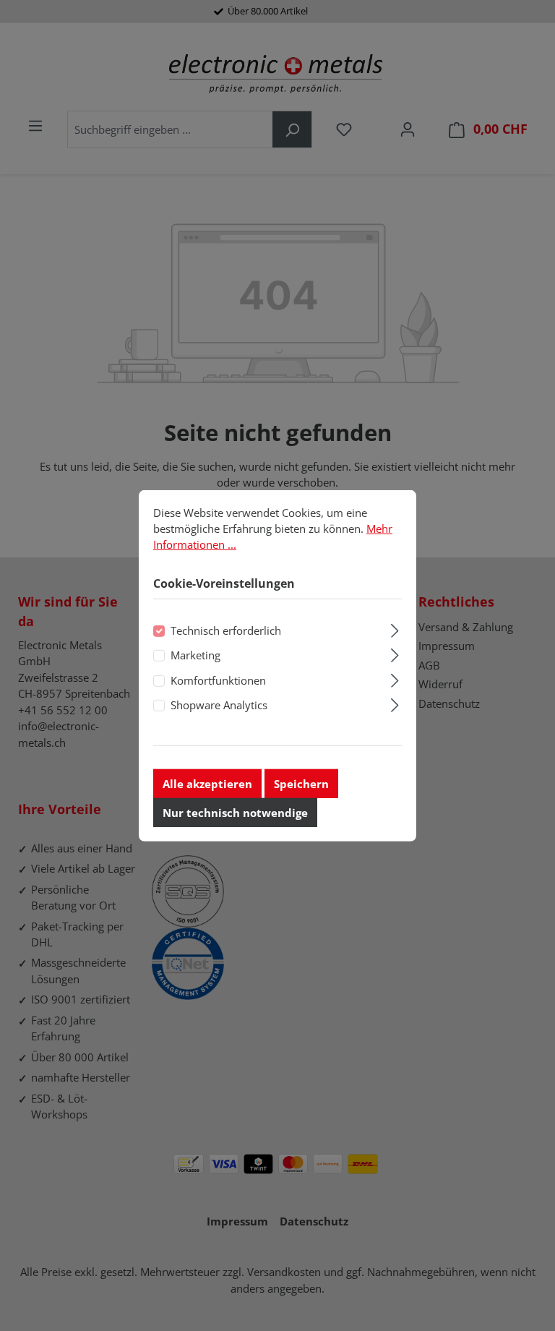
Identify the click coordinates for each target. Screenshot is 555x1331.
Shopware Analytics (219, 705)
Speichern (301, 783)
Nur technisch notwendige (235, 812)
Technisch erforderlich (226, 630)
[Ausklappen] (395, 629)
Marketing (195, 655)
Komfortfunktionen (218, 680)
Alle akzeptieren (207, 783)
